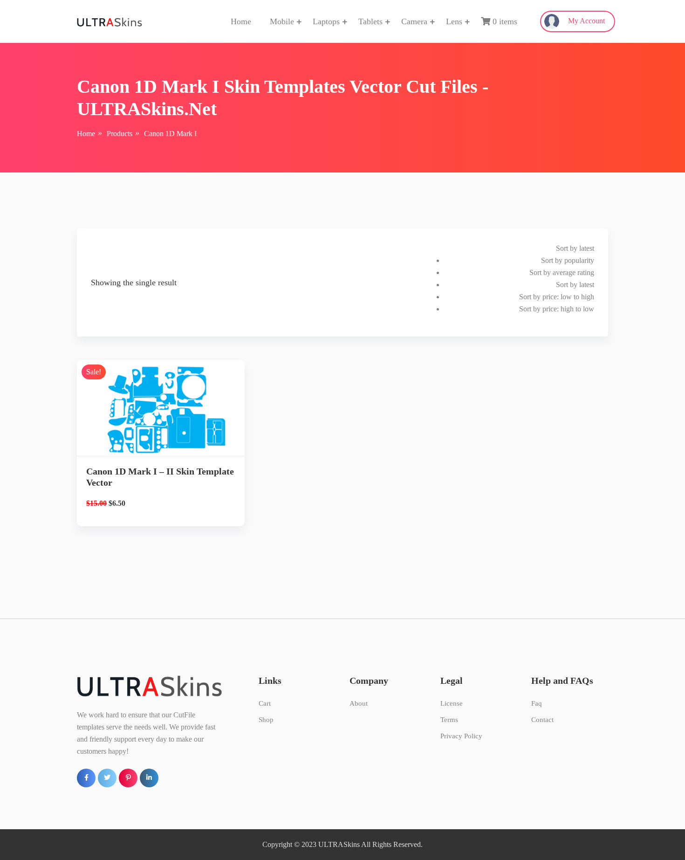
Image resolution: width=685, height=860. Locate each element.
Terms (449, 719)
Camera (414, 21)
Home (241, 21)
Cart (265, 703)
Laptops (326, 21)
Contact (542, 719)
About (358, 703)
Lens (454, 21)
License (451, 703)
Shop (266, 719)
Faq (536, 703)
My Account (585, 21)
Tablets (370, 21)
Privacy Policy (461, 736)
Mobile (282, 21)
